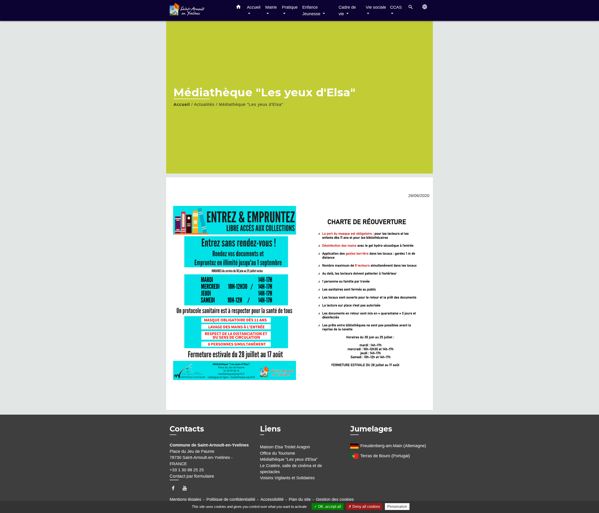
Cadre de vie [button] (347, 10)
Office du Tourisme (277, 453)
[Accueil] (199, 10)
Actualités (204, 104)
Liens (270, 428)
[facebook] (175, 488)
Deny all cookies (365, 507)
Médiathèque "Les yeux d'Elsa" (251, 104)
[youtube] (187, 488)
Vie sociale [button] (376, 7)
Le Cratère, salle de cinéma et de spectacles (291, 468)
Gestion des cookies (335, 499)
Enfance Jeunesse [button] (311, 10)
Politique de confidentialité (230, 499)
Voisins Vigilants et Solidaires (287, 478)
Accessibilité (272, 499)
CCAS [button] (396, 7)
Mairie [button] (271, 7)
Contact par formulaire (192, 476)
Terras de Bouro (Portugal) (385, 456)
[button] (238, 7)
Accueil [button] (253, 7)
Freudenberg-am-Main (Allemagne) (393, 446)
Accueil (181, 104)
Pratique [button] (290, 7)
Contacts (187, 428)
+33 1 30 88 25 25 (187, 470)
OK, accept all (329, 507)
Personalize (397, 507)
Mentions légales (185, 499)
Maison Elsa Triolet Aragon (285, 447)
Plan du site (300, 499)
